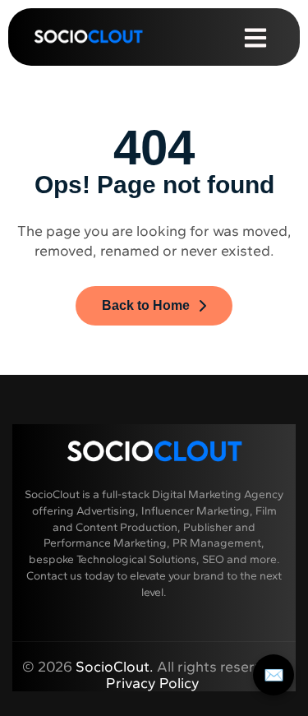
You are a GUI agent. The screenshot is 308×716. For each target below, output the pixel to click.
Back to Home (146, 305)
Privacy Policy (154, 683)
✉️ (274, 675)
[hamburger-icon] (255, 36)
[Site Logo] (88, 35)
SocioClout (112, 667)
